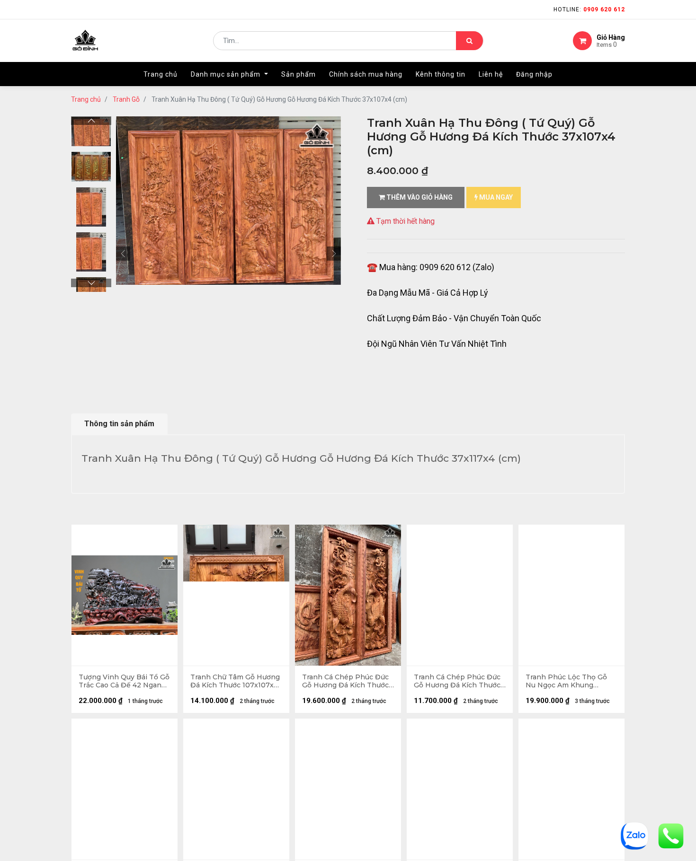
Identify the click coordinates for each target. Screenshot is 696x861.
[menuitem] (160, 74)
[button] (123, 253)
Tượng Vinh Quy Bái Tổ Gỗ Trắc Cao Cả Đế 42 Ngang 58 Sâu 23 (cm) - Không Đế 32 (124, 681)
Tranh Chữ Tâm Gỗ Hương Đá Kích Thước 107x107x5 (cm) (235, 681)
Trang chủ (86, 99)
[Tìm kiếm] (469, 40)
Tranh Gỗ (126, 99)
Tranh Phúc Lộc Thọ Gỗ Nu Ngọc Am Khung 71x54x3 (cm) (566, 681)
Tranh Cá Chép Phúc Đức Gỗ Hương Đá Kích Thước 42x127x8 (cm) (345, 681)
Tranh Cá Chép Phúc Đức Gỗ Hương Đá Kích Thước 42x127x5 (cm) (457, 681)
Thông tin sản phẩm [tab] (119, 423)
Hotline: (589, 9)
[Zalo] (634, 835)
